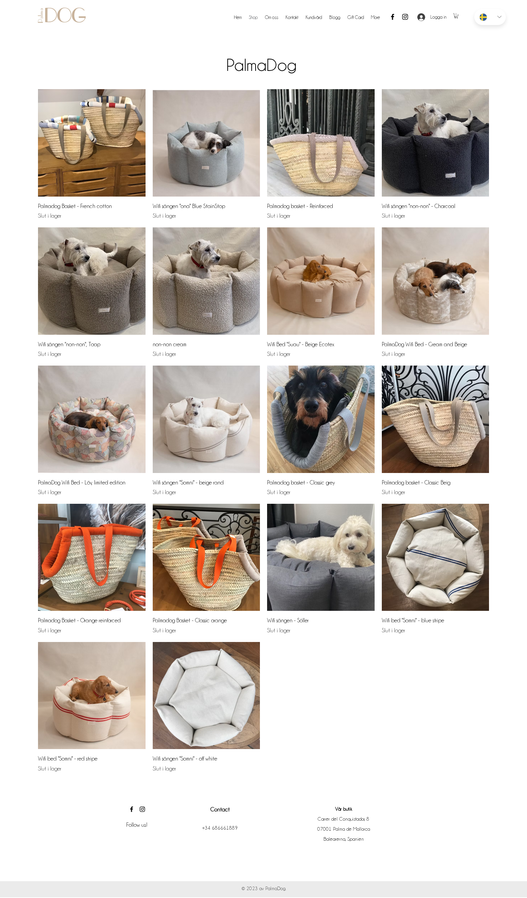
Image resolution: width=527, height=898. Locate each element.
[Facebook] (393, 17)
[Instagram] (405, 17)
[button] (456, 15)
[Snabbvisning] (92, 143)
